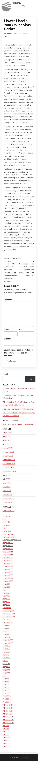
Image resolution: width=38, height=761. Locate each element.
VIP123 (5, 731)
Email (21, 329)
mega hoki (6, 637)
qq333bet (6, 646)
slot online (7, 522)
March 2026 (7, 448)
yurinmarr (24, 33)
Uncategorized (16, 258)
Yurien (17, 3)
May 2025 (6, 487)
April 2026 (7, 444)
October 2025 (8, 467)
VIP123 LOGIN (8, 717)
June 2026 (7, 440)
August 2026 (7, 432)
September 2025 (9, 471)
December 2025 (9, 460)
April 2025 (7, 490)
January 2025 (8, 502)
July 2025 (6, 479)
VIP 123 (6, 726)
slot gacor (6, 516)
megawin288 (8, 557)
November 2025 (9, 463)
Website (7, 339)
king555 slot (7, 696)
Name (7, 329)
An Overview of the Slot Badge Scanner (18, 409)
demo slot (6, 619)
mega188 (6, 667)
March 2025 (7, 494)
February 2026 (8, 452)
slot (4, 519)
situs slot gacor (8, 534)
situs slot (6, 631)
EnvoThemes (23, 757)
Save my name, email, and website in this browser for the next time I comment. (18, 353)
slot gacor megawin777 (12, 540)
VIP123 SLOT (8, 705)
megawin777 (8, 569)
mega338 (6, 584)
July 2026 (6, 436)
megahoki (6, 625)
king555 (6, 678)
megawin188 (8, 622)
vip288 (5, 661)
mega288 (6, 599)
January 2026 (8, 456)
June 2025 (7, 483)
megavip (6, 655)
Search (5, 374)
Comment (8, 299)
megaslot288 (8, 543)
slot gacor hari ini (9, 537)
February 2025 (8, 498)
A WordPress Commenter (13, 424)
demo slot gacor (9, 613)
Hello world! (30, 424)
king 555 (6, 687)
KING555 (6, 737)
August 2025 (7, 475)
